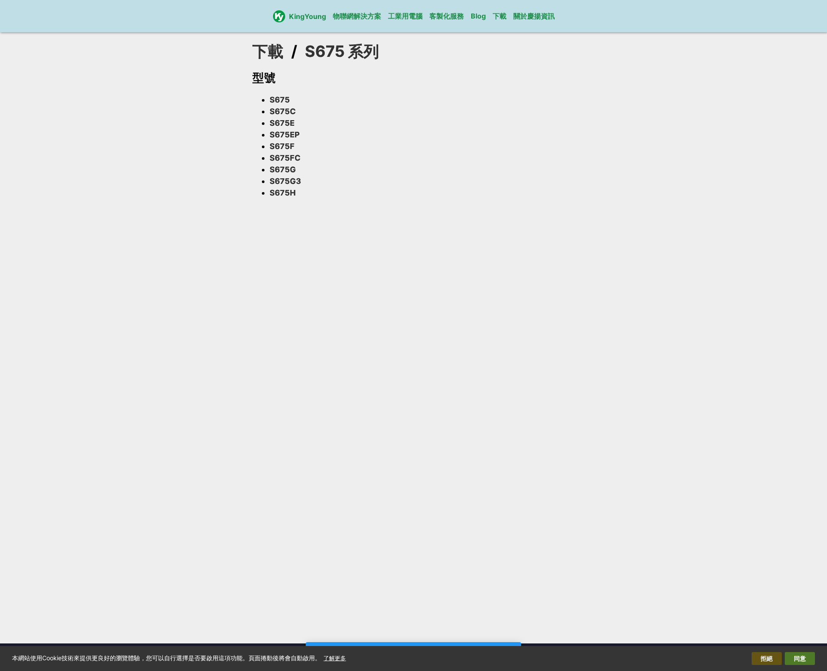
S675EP (285, 134)
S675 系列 (342, 51)
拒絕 (767, 658)
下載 (500, 16)
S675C (283, 111)
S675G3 (285, 181)
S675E (282, 122)
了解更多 (334, 658)
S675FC (285, 157)
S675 (280, 99)
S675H (282, 192)
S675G (283, 169)
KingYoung (307, 16)
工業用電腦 (405, 16)
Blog (478, 16)
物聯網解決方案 (357, 16)
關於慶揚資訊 (534, 16)
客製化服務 (446, 16)
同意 (800, 658)
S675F (282, 146)
